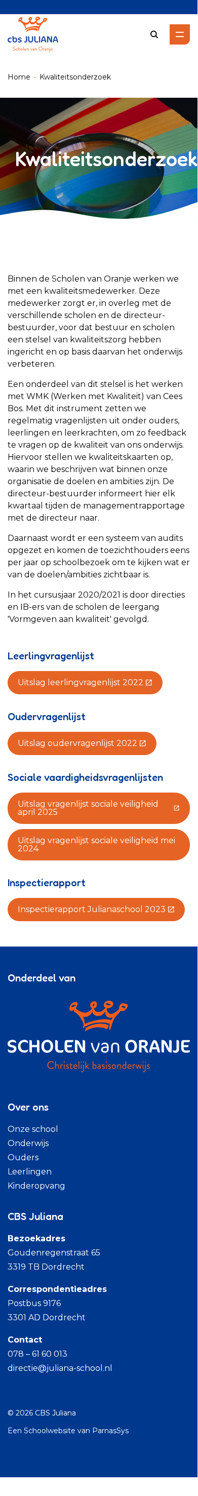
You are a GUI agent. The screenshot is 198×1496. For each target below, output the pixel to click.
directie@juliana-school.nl (60, 1368)
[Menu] (180, 34)
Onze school (33, 1129)
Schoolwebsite (49, 1430)
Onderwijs (28, 1143)
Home (19, 77)
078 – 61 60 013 (37, 1354)
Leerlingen (30, 1171)
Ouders (23, 1157)
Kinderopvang (36, 1186)
